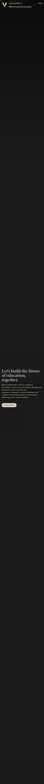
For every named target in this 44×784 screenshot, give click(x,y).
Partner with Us (9, 405)
